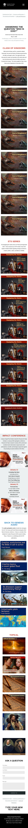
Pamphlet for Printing (19, 40)
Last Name (5, 770)
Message (4, 781)
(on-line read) (10, 40)
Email (4, 775)
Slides (10, 38)
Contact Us (14, 793)
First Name (5, 765)
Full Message (5, 38)
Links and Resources (20, 16)
